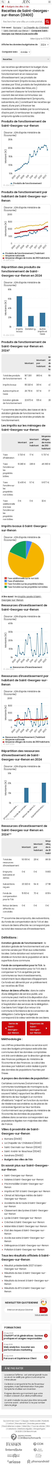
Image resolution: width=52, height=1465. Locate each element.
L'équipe (25, 1421)
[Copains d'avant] (13, 1456)
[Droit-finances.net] (38, 1450)
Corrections (11, 1429)
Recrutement (20, 1423)
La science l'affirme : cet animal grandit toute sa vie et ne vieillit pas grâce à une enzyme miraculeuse (25, 1377)
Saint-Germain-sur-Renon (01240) (23, 1147)
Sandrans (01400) (13, 1155)
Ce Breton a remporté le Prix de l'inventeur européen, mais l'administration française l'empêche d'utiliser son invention (24, 1386)
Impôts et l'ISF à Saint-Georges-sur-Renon (27, 1191)
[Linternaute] (13, 1449)
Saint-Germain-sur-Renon (16, 31)
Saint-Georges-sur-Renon (18, 1175)
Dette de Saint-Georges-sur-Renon (13, 1028)
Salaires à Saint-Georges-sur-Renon (23, 1179)
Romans (17, 28)
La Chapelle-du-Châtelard (36, 28)
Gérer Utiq (26, 1426)
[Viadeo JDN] (38, 1456)
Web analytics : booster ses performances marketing (19, 1347)
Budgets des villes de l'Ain (18, 1159)
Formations (12, 1327)
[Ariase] (13, 1461)
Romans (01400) (13, 1139)
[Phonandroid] (38, 1461)
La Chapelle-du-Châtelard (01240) (23, 1143)
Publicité (45, 1421)
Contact (10, 1423)
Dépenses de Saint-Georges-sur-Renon (37, 1028)
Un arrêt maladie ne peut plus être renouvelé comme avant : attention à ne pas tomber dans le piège (25, 1402)
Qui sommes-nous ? (11, 1421)
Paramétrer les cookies (11, 1426)
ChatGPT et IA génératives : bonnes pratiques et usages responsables (23, 1336)
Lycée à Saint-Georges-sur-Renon (22, 1218)
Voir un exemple (41, 1315)
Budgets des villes (15, 7)
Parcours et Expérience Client (20, 1357)
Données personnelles (36, 1423)
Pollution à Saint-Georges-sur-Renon (24, 1249)
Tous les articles (38, 1426)
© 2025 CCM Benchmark (26, 1431)
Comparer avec (9, 52)
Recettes (7, 59)
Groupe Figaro (39, 1429)
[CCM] (38, 1444)
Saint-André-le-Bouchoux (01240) (22, 1151)
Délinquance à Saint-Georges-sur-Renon (26, 1245)
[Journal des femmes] (13, 1444)
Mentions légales (25, 1429)
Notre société (35, 1421)
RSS (48, 1426)
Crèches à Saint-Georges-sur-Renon (24, 1222)
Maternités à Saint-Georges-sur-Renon (25, 1226)
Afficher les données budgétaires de (19, 44)
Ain (27, 7)
